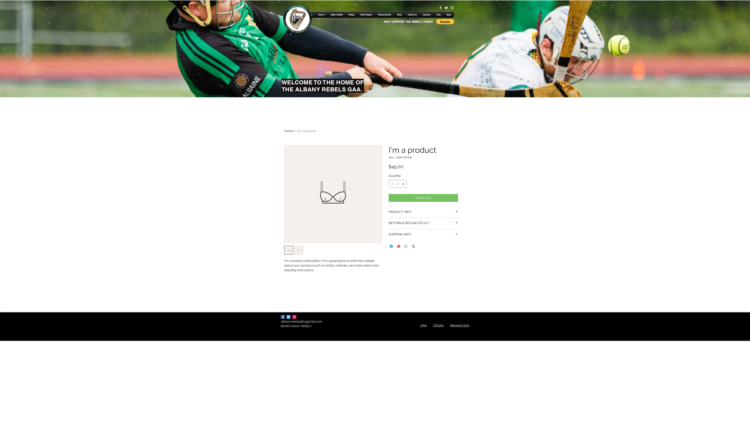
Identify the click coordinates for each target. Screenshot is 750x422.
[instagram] (452, 8)
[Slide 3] (378, 87)
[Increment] (403, 184)
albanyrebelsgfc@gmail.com (301, 321)
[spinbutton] (398, 184)
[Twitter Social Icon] (288, 317)
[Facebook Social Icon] (283, 317)
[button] (445, 21)
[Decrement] (392, 184)
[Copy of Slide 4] (368, 87)
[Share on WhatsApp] (406, 246)
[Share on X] (413, 246)
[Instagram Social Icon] (294, 317)
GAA (423, 325)
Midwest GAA (459, 325)
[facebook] (440, 8)
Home (288, 131)
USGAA (438, 325)
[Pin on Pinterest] (398, 246)
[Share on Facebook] (391, 246)
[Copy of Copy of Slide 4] (371, 87)
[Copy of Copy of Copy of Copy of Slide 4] (375, 87)
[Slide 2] (382, 87)
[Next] (728, 49)
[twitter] (446, 8)
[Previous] (21, 49)
